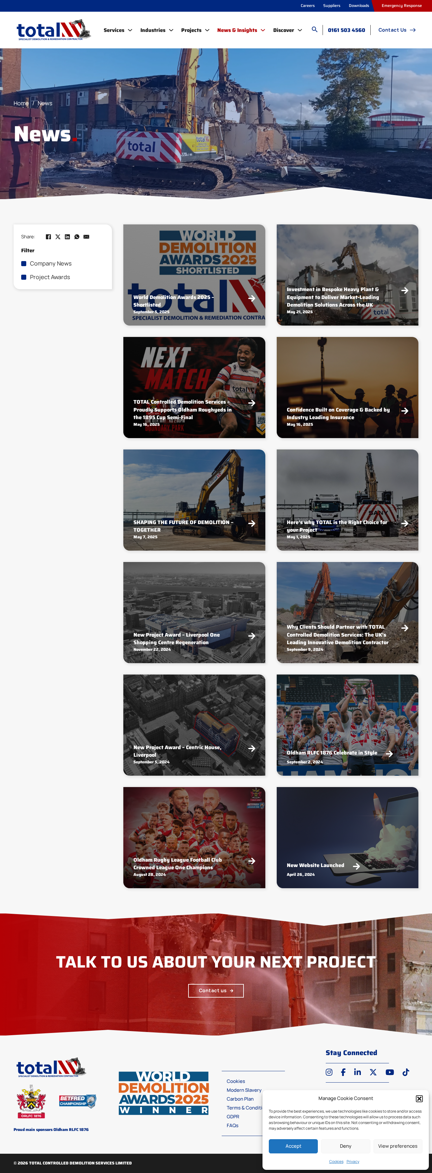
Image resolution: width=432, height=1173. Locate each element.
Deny (345, 1146)
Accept (293, 1146)
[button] (419, 1099)
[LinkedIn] (67, 236)
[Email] (86, 236)
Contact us (213, 990)
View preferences (397, 1146)
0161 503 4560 (346, 30)
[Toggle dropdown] (130, 30)
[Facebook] (48, 236)
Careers (308, 6)
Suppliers (331, 6)
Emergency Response (402, 6)
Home (21, 103)
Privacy (353, 1161)
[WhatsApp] (77, 236)
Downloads (359, 6)
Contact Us (393, 30)
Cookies (336, 1161)
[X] (58, 236)
